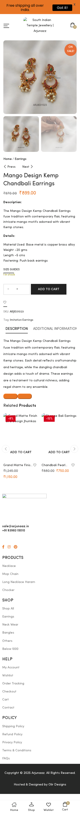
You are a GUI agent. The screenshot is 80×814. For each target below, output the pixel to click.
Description (17, 329)
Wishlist (7, 675)
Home (7, 159)
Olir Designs (57, 784)
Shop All (8, 608)
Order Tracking (13, 683)
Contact (8, 707)
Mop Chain (10, 574)
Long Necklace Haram (18, 582)
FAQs (6, 758)
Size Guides (11, 269)
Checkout (9, 691)
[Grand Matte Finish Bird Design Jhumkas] (20, 436)
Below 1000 (10, 649)
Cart (5, 699)
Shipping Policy (13, 726)
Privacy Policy (12, 742)
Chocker (8, 590)
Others (7, 641)
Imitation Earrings (21, 319)
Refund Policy (12, 734)
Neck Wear (10, 624)
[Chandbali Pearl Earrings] (59, 436)
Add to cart (48, 289)
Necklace (9, 566)
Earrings (20, 159)
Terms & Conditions (16, 750)
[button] (73, 25)
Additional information (55, 329)
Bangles (8, 632)
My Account (11, 667)
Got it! (62, 7)
